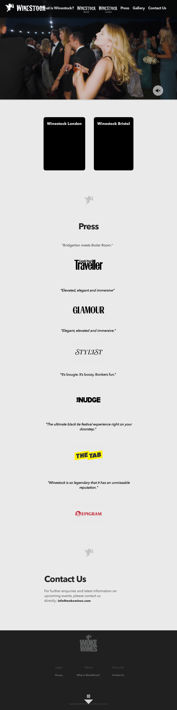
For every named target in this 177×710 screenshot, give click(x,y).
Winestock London (64, 124)
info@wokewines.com (74, 601)
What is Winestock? (57, 8)
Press (124, 8)
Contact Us (157, 8)
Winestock (86, 8)
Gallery (139, 8)
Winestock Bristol (113, 124)
